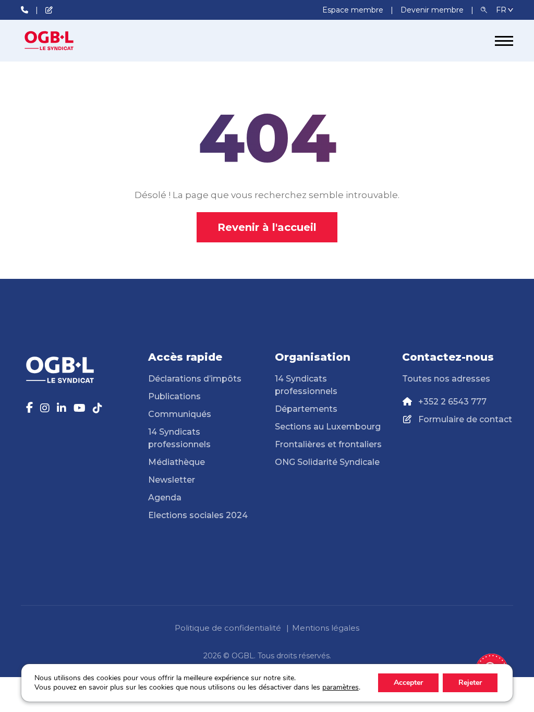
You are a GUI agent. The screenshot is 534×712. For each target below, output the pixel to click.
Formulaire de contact (465, 419)
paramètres (340, 687)
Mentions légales (325, 628)
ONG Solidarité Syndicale (327, 462)
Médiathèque (176, 462)
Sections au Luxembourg (328, 427)
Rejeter (470, 683)
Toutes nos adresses (446, 379)
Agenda (164, 497)
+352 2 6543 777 (452, 402)
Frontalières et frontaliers (328, 444)
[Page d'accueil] (60, 41)
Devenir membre (433, 10)
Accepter (408, 683)
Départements (306, 409)
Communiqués (179, 414)
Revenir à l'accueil (267, 227)
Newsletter (171, 480)
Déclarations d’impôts (194, 379)
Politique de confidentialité (228, 628)
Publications (174, 396)
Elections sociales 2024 (198, 515)
